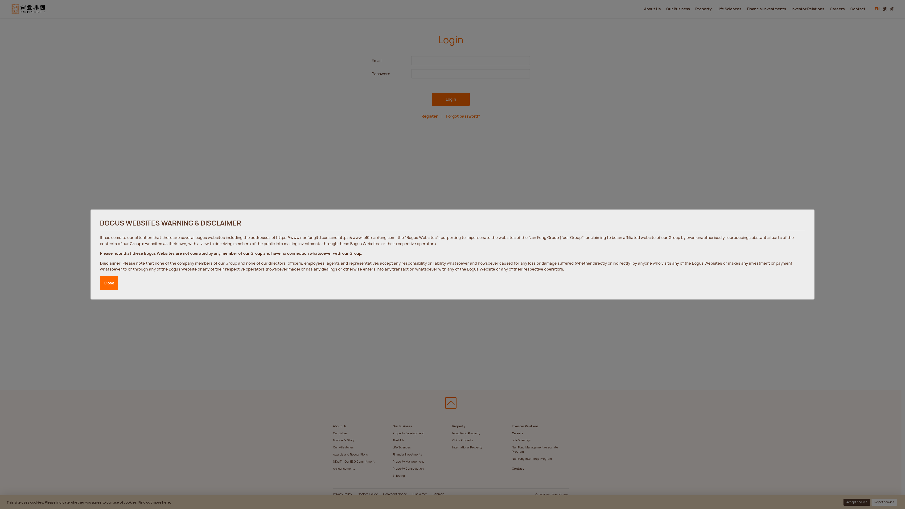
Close (109, 283)
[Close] (806, 217)
